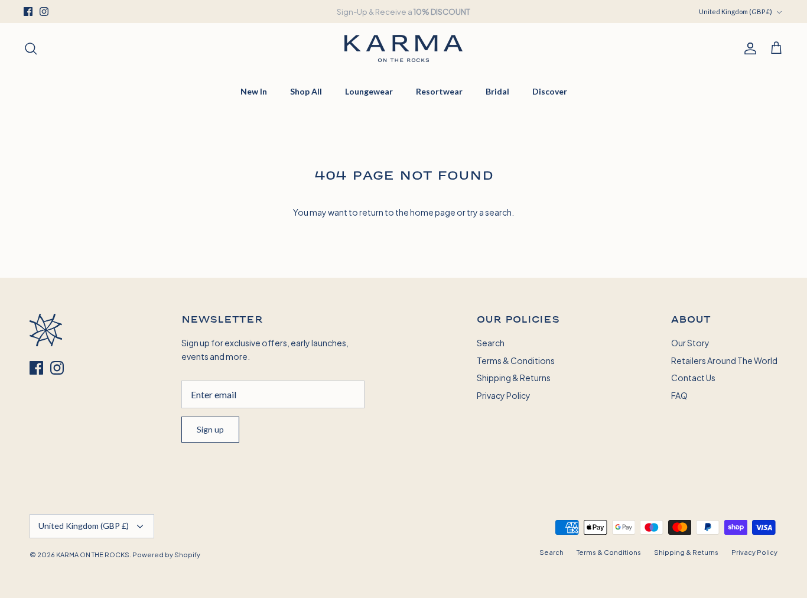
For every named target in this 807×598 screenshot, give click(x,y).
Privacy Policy (504, 395)
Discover (549, 91)
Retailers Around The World (724, 360)
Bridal (497, 91)
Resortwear (439, 91)
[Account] (747, 48)
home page (432, 212)
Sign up (210, 429)
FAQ (679, 395)
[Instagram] (44, 11)
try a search (489, 212)
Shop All (306, 91)
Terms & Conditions (516, 360)
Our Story (690, 342)
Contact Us (693, 377)
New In (253, 91)
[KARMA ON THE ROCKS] (403, 48)
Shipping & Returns (514, 377)
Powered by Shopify (166, 554)
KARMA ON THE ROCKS (92, 554)
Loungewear (369, 91)
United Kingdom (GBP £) (735, 11)
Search (491, 342)
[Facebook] (28, 11)
